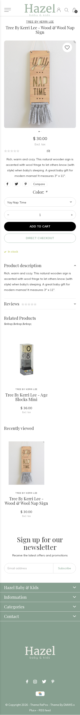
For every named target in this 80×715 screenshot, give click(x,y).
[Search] (67, 10)
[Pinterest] (52, 682)
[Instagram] (35, 682)
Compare (39, 184)
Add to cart (40, 226)
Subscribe (64, 568)
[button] (7, 10)
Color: (40, 192)
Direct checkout (40, 238)
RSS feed (45, 710)
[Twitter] (44, 682)
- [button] (8, 214)
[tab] (40, 265)
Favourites (67, 47)
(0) (48, 151)
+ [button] (72, 214)
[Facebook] (27, 682)
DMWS (68, 704)
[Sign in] (59, 10)
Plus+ (32, 710)
